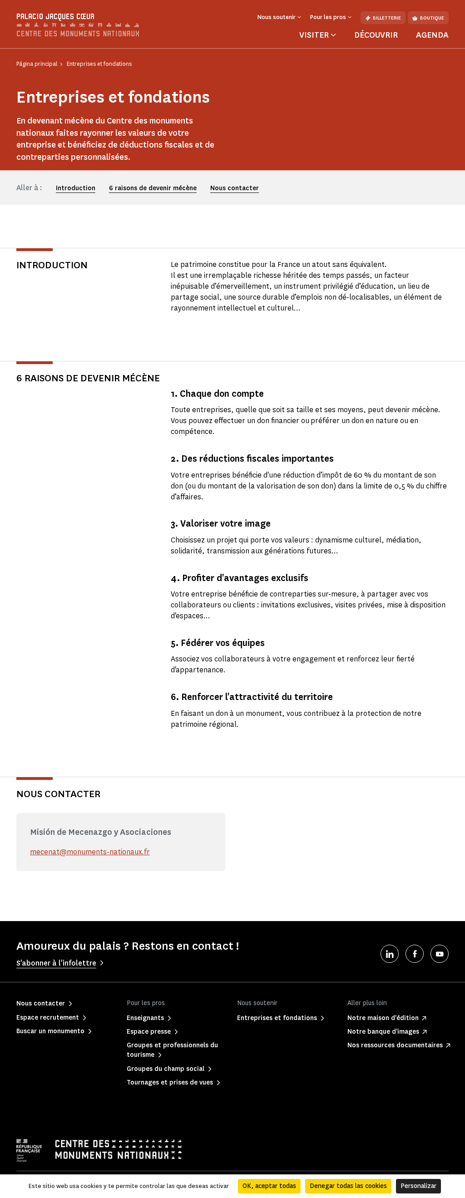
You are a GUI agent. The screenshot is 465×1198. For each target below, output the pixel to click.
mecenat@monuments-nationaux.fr (90, 852)
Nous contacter (234, 188)
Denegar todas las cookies (348, 1186)
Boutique (432, 18)
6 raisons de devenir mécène (153, 188)
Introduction (75, 188)
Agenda (432, 35)
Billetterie (387, 18)
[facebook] (415, 954)
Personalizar (418, 1186)
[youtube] (439, 954)
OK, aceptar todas (269, 1186)
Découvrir (376, 35)
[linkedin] (390, 954)
